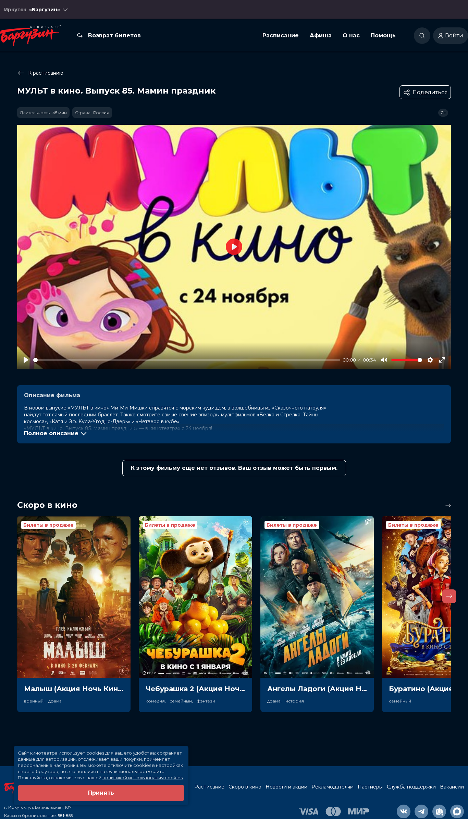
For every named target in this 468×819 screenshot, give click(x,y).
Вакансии (452, 787)
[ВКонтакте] (403, 811)
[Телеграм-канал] (421, 811)
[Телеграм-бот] (439, 811)
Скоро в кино (245, 787)
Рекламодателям (332, 787)
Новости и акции (286, 787)
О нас (351, 35)
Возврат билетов (114, 35)
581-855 (65, 815)
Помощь (383, 35)
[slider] (186, 360)
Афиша (321, 35)
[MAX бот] (457, 811)
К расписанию (45, 73)
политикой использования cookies (142, 777)
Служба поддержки (411, 787)
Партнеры (370, 787)
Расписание (280, 35)
